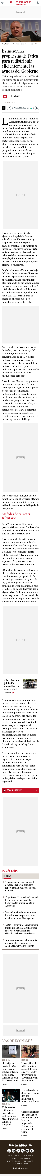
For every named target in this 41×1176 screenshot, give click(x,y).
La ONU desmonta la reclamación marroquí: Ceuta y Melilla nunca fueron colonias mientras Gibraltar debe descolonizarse (21, 929)
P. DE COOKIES (28, 1161)
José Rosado (7, 692)
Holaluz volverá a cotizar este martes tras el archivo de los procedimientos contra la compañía (10, 1116)
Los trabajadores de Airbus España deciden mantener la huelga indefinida (30, 1096)
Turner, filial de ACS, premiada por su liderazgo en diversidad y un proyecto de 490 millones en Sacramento (29, 1072)
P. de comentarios (20, 1164)
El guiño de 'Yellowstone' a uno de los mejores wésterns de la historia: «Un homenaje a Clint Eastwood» (22, 901)
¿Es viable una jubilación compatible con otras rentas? (12, 684)
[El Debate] (20, 2)
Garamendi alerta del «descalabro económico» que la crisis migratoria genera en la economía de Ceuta (30, 1122)
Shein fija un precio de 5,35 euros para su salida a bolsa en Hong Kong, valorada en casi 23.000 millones (10, 1072)
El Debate (15, 96)
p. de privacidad (13, 1161)
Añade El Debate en (21, 108)
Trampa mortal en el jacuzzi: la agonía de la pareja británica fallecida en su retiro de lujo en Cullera (20, 886)
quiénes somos (13, 1156)
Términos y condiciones (20, 1158)
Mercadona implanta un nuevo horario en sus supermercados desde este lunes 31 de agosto (20, 915)
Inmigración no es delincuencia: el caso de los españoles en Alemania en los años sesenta (21, 943)
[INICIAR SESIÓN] (37, 2)
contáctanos (27, 1156)
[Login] (37, 2)
